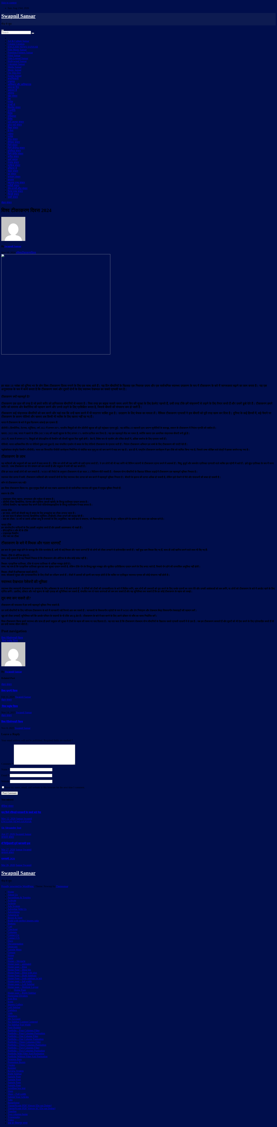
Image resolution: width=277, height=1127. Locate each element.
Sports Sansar (14, 75)
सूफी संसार (13, 197)
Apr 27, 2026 (8, 834)
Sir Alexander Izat (11, 827)
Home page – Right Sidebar (22, 993)
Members (12, 1016)
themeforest (13, 1102)
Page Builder (14, 1027)
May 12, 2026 (8, 818)
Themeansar (62, 886)
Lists (10, 1013)
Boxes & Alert (15, 917)
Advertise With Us (17, 909)
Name (5, 769)
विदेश (10, 113)
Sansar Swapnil (24, 818)
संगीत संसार (13, 156)
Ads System (14, 906)
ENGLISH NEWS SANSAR (23, 46)
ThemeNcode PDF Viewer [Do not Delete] (29, 1105)
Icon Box (12, 998)
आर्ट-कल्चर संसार (16, 122)
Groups (11, 952)
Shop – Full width (17, 1094)
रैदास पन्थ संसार (15, 191)
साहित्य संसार (14, 165)
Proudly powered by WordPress (17, 886)
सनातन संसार (14, 176)
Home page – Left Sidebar (21, 984)
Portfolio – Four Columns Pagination (26, 1033)
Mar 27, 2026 (8, 849)
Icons (10, 1001)
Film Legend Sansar (18, 58)
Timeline (12, 1111)
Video (11, 1120)
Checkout (12, 929)
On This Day (14, 72)
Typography (14, 1117)
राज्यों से (11, 104)
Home (11, 891)
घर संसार (12, 174)
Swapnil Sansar (18, 16)
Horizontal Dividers (18, 995)
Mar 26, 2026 (8, 865)
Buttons (12, 923)
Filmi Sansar (14, 55)
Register (12, 1068)
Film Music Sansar (17, 49)
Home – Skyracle (16, 961)
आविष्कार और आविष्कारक (19, 84)
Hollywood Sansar (17, 61)
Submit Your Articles (18, 1097)
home (10, 958)
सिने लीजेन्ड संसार (16, 148)
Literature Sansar (16, 64)
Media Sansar (14, 67)
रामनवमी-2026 (8, 858)
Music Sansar (14, 70)
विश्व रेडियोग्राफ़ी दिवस (12, 637)
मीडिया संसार (14, 142)
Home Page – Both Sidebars (22, 975)
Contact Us (13, 935)
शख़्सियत (12, 116)
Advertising (14, 912)
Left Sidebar (14, 1007)
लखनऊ (11, 81)
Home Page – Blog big (19, 969)
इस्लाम (11, 179)
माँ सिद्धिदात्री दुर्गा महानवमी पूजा (15, 843)
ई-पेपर (10, 130)
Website (5, 781)
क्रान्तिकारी (13, 78)
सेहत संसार (13, 171)
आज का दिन (13, 87)
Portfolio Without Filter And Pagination (27, 1056)
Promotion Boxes (16, 1062)
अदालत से (12, 90)
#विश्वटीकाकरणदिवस (26, 252)
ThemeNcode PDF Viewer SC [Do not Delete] (31, 1108)
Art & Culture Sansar (18, 41)
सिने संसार (12, 145)
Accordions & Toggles (19, 897)
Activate (12, 900)
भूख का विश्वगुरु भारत (17, 1123)
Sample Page (14, 1076)
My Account (14, 1019)
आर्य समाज (12, 159)
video (10, 133)
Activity (12, 903)
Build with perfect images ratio (23, 920)
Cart (10, 926)
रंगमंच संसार (13, 162)
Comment (7, 763)
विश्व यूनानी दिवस (9, 690)
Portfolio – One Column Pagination (26, 1039)
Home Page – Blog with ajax (22, 972)
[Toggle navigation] (2, 30)
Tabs (10, 1099)
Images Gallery (15, 1004)
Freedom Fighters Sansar (20, 52)
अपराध (11, 93)
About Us (13, 894)
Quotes (11, 1065)
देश (9, 98)
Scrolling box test (16, 1088)
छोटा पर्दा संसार (15, 124)
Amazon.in (13, 915)
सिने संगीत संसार (15, 153)
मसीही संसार (13, 185)
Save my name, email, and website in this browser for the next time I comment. (45, 787)
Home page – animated (19, 964)
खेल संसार (12, 96)
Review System (16, 1071)
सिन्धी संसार (13, 194)
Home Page (20, 990)
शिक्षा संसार (13, 127)
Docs (10, 941)
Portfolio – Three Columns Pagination (27, 1045)
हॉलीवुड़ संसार (14, 150)
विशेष (10, 119)
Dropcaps (12, 946)
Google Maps (14, 949)
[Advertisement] (138, 369)
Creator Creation (16, 44)
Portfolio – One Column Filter (23, 1036)
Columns (12, 932)
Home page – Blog (17, 967)
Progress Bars (15, 1059)
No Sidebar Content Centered (23, 1021)
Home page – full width (20, 981)
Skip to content (9, 2)
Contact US (14, 938)
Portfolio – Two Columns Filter (23, 1047)
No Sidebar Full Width (19, 1024)
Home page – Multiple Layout (23, 987)
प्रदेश (10, 101)
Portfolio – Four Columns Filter (24, 1030)
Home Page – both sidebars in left (25, 978)
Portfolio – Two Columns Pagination (26, 1050)
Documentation (15, 943)
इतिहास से (12, 168)
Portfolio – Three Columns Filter (24, 1042)
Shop (10, 1091)
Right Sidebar (15, 1073)
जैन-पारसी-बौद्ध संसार (17, 188)
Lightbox (12, 1010)
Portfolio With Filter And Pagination (26, 1053)
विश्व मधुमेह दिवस (9, 640)
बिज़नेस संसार (14, 107)
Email (5, 775)
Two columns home (18, 1114)
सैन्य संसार (13, 139)
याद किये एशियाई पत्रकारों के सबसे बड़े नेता (21, 812)
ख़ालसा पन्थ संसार (16, 182)
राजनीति (11, 110)
